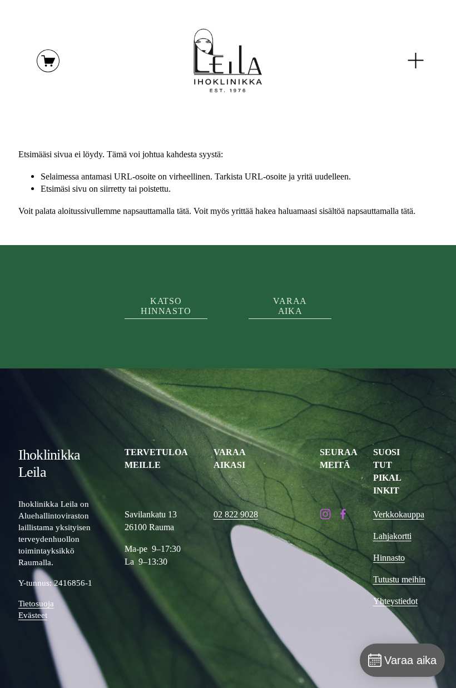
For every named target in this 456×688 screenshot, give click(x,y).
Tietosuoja (36, 603)
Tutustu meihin (399, 579)
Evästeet (32, 615)
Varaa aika (290, 306)
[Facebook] (343, 514)
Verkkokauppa (398, 514)
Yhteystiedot (395, 601)
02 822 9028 (236, 514)
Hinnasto (389, 557)
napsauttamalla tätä (156, 211)
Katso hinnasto (166, 306)
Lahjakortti (392, 536)
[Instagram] (325, 514)
